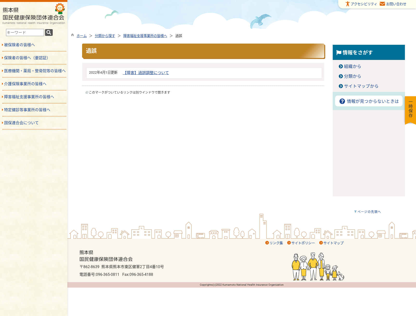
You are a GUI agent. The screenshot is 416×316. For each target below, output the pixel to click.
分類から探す (105, 36)
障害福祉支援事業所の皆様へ (145, 36)
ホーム (82, 36)
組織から (352, 66)
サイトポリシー (303, 243)
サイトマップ (333, 243)
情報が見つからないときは (372, 101)
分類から (352, 76)
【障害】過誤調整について (146, 73)
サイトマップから (361, 86)
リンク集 (276, 243)
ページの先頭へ (369, 211)
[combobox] (25, 32)
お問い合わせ (396, 4)
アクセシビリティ (364, 4)
